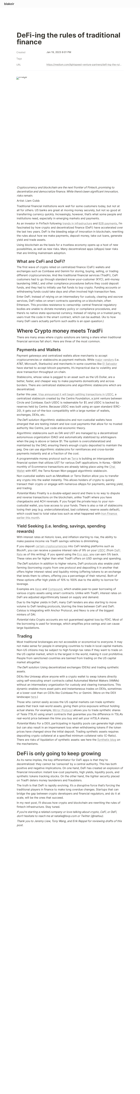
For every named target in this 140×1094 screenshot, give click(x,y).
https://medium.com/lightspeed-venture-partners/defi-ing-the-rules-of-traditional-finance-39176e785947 (84, 64)
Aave (38, 589)
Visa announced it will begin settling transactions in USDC (75, 394)
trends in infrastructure (77, 223)
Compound (55, 589)
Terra (74, 458)
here (33, 697)
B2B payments (108, 223)
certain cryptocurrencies (51, 546)
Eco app (82, 554)
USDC (102, 550)
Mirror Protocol (63, 710)
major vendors (104, 359)
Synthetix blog (106, 739)
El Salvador (109, 363)
